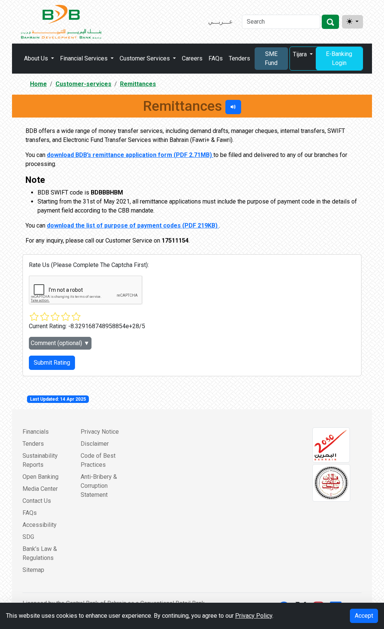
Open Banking (40, 476)
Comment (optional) (60, 343)
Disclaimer (95, 443)
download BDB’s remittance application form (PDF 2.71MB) (130, 154)
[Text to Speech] (233, 107)
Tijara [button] (300, 54)
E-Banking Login (339, 58)
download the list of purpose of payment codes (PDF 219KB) (133, 225)
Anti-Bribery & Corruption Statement (99, 485)
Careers (192, 58)
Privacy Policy (253, 615)
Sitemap (33, 569)
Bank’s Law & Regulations (39, 553)
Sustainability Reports (40, 460)
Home (38, 83)
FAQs (215, 58)
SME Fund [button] (271, 58)
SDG (28, 536)
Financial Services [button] (84, 58)
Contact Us (36, 500)
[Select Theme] (352, 22)
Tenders (239, 58)
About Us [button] (37, 58)
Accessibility (39, 524)
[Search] (330, 22)
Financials (35, 431)
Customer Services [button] (145, 58)
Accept (364, 615)
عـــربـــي (220, 21)
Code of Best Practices (98, 460)
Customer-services (83, 83)
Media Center (40, 488)
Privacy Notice (100, 431)
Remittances (138, 83)
